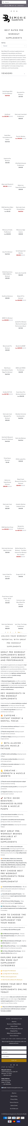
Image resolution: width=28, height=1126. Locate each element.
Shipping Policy (14, 1031)
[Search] (3, 2)
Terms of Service (14, 1035)
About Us (14, 1021)
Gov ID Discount (14, 1108)
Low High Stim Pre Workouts (10, 973)
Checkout (20, 5)
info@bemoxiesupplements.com (15, 1087)
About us (14, 1093)
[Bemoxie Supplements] (14, 18)
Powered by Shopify (22, 1114)
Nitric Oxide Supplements (9, 976)
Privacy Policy (14, 1099)
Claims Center (14, 1026)
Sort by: (3, 42)
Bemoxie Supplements (11, 1114)
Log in (6, 5)
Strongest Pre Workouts (9, 970)
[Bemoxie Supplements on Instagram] (17, 11)
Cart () (13, 5)
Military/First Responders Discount (14, 1028)
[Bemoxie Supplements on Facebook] (11, 11)
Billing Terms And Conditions (14, 1033)
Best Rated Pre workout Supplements (14, 34)
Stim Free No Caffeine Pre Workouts (12, 979)
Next (19, 632)
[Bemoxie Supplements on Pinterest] (14, 11)
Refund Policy (14, 1096)
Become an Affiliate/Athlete (14, 1024)
